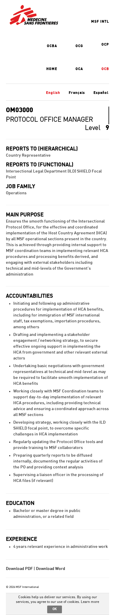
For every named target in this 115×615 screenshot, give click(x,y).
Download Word (50, 569)
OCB (105, 69)
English (53, 93)
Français (77, 93)
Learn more (90, 602)
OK (54, 609)
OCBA (52, 46)
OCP (105, 44)
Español (101, 93)
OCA (79, 69)
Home (51, 69)
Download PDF (19, 569)
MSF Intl (100, 21)
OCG (79, 46)
